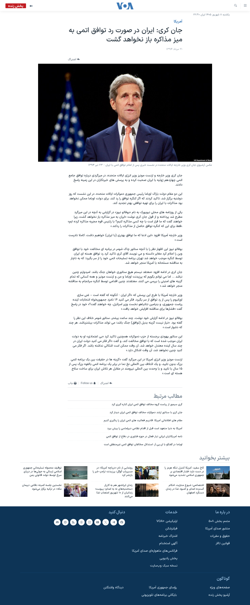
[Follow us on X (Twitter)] (105, 522)
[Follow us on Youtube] (97, 522)
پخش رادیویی (168, 558)
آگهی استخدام (168, 543)
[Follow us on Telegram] (113, 522)
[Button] (74, 59)
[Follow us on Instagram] (89, 522)
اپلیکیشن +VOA (166, 521)
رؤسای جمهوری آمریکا (163, 587)
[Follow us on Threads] (81, 522)
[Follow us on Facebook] (122, 522)
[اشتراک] (57, 522)
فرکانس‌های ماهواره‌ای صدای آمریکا (154, 551)
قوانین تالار (223, 543)
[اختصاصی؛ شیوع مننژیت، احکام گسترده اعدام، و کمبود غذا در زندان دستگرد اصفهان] (218, 490)
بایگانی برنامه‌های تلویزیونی (159, 595)
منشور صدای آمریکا (217, 528)
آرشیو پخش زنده (219, 595)
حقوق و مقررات (220, 536)
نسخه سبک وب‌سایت (163, 565)
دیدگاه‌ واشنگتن (113, 587)
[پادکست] (65, 522)
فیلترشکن (171, 528)
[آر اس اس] (73, 522)
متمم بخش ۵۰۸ (219, 521)
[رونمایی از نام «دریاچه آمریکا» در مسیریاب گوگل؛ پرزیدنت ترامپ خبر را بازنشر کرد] (147, 472)
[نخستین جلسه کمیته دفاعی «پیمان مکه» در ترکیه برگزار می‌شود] (75, 490)
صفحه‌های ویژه (220, 587)
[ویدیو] (31, 6)
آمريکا (178, 21)
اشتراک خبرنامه (168, 536)
